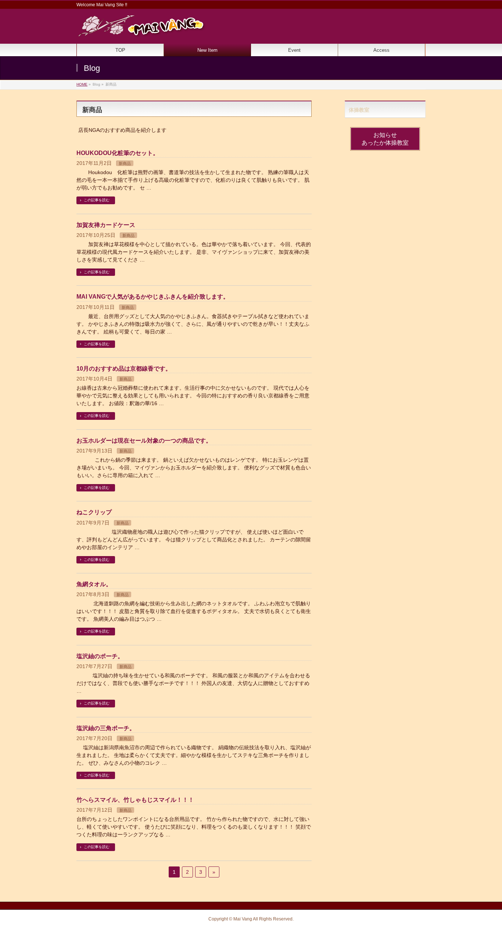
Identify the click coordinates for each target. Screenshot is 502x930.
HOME (81, 84)
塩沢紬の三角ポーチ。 (105, 728)
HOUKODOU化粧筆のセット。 (117, 153)
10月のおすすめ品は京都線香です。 (123, 368)
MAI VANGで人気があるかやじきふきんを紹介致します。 (152, 296)
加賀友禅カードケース (105, 225)
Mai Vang (242, 919)
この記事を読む (97, 200)
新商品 (125, 163)
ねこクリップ (94, 512)
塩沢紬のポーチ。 (99, 656)
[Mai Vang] (141, 29)
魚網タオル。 (94, 584)
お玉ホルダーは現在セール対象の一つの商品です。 (144, 440)
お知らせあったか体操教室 (385, 139)
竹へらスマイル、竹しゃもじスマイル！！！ (135, 800)
